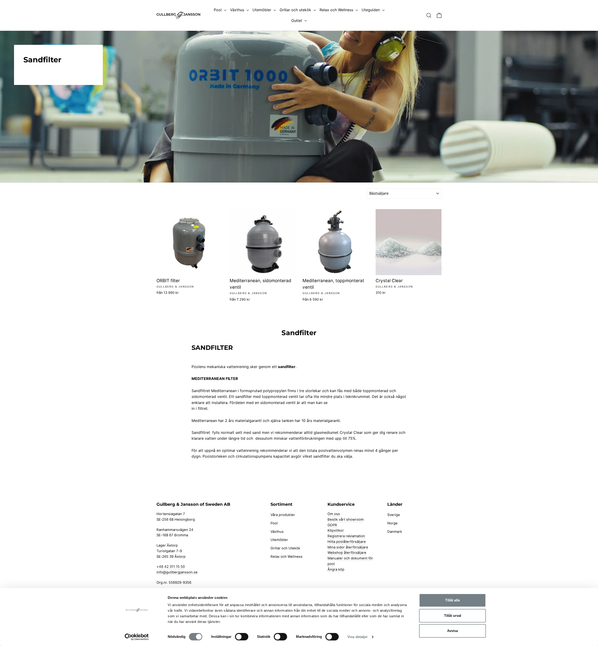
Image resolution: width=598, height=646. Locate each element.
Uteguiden (371, 9)
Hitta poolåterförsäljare (346, 542)
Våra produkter (283, 515)
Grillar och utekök (296, 9)
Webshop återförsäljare (346, 553)
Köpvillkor (335, 530)
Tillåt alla (452, 600)
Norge (392, 523)
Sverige (393, 515)
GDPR (332, 525)
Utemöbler (262, 9)
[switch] (241, 636)
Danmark (394, 532)
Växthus (237, 9)
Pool (218, 9)
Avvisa (452, 631)
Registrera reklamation (346, 536)
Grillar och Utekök (285, 548)
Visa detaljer (357, 637)
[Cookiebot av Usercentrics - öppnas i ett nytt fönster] (136, 636)
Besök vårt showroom (345, 519)
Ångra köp (335, 569)
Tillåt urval (452, 616)
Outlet (297, 20)
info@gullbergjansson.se (177, 572)
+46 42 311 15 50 (171, 567)
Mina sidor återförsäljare (347, 547)
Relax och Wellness (337, 9)
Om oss (333, 514)
